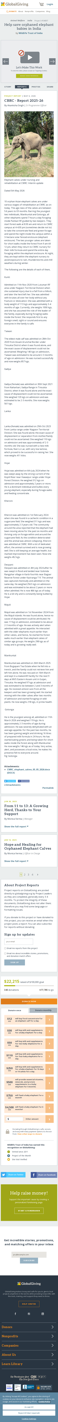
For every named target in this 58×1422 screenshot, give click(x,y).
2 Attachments (12, 784)
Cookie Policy (44, 1401)
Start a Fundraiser (29, 1210)
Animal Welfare (17, 20)
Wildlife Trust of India (30, 33)
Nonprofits (29, 11)
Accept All (29, 1407)
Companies (40, 11)
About (20, 11)
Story (7, 87)
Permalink (48, 787)
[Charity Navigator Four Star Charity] (10, 1387)
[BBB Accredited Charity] (29, 1388)
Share (50, 87)
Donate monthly (43, 1010)
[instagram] (29, 1313)
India (30, 20)
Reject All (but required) (29, 1413)
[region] (29, 1407)
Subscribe (29, 1260)
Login (50, 4)
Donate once (14, 1010)
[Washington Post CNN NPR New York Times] (29, 1378)
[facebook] (15, 1313)
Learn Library (12, 1364)
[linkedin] (43, 1313)
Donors (7, 1327)
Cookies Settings (29, 1419)
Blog (48, 11)
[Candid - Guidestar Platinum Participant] (18, 1387)
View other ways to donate (29, 1134)
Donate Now (29, 1001)
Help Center (29, 1304)
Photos (36, 87)
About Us (9, 1355)
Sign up (15, 962)
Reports (22, 87)
